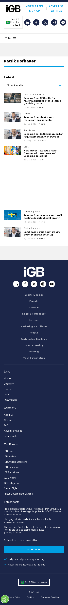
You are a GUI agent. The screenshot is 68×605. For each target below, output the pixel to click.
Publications (10, 399)
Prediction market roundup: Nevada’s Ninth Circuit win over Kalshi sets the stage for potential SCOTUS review (33, 510)
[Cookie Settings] (5, 599)
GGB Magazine (12, 483)
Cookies (30, 597)
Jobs (6, 394)
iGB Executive (11, 467)
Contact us (9, 420)
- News (41, 107)
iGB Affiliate (10, 456)
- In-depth (19, 522)
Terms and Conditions (50, 597)
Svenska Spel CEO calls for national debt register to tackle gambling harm (42, 101)
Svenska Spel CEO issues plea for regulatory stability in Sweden (43, 135)
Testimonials (10, 436)
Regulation (29, 130)
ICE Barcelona (11, 472)
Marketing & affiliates (34, 326)
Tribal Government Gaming (18, 493)
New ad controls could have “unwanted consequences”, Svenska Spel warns (40, 153)
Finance (34, 307)
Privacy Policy (14, 597)
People (34, 333)
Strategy (34, 352)
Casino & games (32, 211)
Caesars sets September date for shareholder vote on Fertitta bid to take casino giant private (32, 528)
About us (9, 415)
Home (7, 378)
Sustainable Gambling (34, 339)
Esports (34, 301)
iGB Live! (8, 451)
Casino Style (10, 488)
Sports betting (34, 345)
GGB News (10, 477)
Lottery (34, 320)
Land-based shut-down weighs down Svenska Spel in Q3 (42, 233)
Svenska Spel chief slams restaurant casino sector (39, 118)
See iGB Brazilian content (13, 22)
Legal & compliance (34, 94)
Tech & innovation (34, 358)
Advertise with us (13, 430)
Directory (9, 383)
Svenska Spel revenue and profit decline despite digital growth (43, 216)
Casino (27, 113)
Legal (26, 147)
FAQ (6, 425)
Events (7, 389)
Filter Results (15, 85)
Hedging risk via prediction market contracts (27, 519)
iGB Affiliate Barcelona (15, 462)
